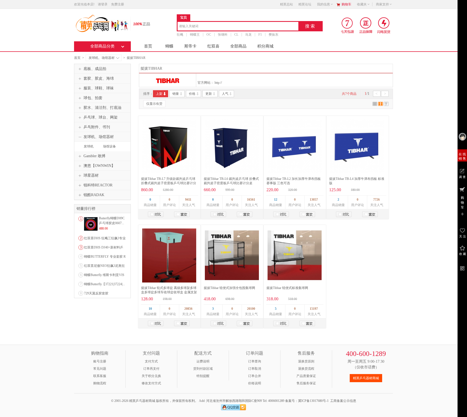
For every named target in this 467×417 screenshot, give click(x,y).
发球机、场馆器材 (102, 58)
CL (236, 34)
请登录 (103, 4)
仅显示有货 (154, 104)
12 (275, 199)
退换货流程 (306, 369)
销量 (175, 94)
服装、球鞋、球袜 (99, 88)
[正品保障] (140, 24)
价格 (192, 94)
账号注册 (99, 361)
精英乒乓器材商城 (366, 378)
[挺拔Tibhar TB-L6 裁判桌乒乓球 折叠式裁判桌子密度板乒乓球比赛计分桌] (232, 146)
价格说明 (254, 383)
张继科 (223, 34)
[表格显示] (380, 105)
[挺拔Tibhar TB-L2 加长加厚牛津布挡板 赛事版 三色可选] (295, 146)
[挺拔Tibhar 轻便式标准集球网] (295, 255)
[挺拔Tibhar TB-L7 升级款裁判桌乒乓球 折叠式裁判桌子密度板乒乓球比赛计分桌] (169, 146)
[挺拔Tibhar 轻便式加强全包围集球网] (232, 255)
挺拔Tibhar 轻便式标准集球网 (287, 288)
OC (208, 34)
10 (150, 309)
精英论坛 (304, 4)
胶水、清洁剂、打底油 (102, 108)
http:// (218, 83)
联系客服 (99, 376)
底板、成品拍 (95, 69)
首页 (148, 46)
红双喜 (213, 46)
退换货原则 (306, 361)
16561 (251, 199)
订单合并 (254, 376)
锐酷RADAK (94, 195)
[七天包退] (348, 25)
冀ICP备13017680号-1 (313, 401)
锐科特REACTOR (98, 185)
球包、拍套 (93, 98)
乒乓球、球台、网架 (101, 117)
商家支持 (382, 4)
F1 (260, 34)
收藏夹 (362, 4)
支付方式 (151, 361)
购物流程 (99, 383)
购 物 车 (462, 206)
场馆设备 (109, 146)
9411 (188, 199)
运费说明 (202, 361)
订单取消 (254, 369)
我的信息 (323, 4)
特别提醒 (202, 376)
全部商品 (238, 46)
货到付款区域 (203, 369)
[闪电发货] (384, 25)
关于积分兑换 (151, 376)
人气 (225, 94)
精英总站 (286, 4)
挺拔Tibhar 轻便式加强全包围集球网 (229, 288)
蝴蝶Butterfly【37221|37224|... (104, 284)
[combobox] (238, 26)
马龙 (248, 34)
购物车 (346, 4)
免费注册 (117, 4)
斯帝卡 (190, 46)
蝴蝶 (169, 46)
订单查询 (254, 361)
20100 (251, 309)
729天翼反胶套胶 (96, 293)
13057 (314, 199)
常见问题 (99, 369)
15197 (314, 309)
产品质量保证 (306, 376)
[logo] (101, 23)
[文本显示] (386, 105)
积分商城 (265, 46)
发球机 (89, 146)
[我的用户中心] (462, 136)
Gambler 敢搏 (94, 156)
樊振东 (273, 34)
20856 (188, 309)
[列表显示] (374, 105)
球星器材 (91, 175)
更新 (208, 94)
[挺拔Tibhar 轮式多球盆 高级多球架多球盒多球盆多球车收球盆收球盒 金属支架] (169, 255)
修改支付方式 (151, 383)
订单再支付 (151, 369)
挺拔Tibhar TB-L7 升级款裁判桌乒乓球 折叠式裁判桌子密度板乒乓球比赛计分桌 (168, 183)
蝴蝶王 (195, 34)
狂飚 (180, 34)
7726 (376, 199)
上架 (159, 94)
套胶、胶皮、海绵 (99, 78)
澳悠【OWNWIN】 (99, 166)
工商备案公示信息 (343, 401)
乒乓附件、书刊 (97, 127)
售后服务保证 (306, 383)
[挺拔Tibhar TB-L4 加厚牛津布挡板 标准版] (357, 146)
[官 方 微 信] (462, 267)
